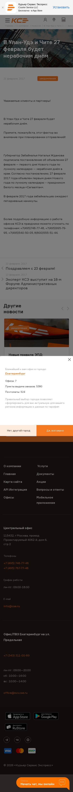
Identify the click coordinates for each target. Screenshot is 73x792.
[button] (42, 784)
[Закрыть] (3, 7)
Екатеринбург (15, 373)
